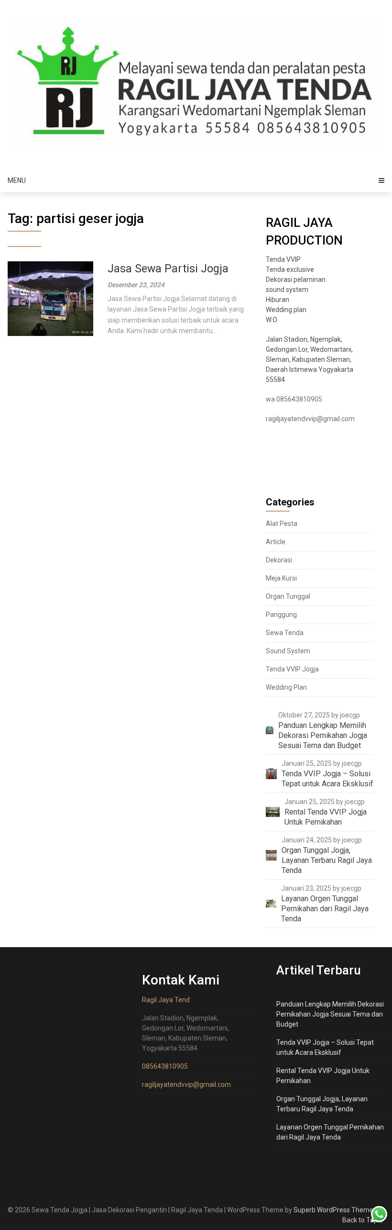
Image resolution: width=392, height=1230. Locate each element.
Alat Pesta (281, 523)
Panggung (281, 614)
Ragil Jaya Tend (166, 1000)
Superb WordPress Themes (335, 1210)
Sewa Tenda (285, 633)
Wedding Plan (286, 687)
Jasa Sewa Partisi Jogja (168, 268)
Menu (17, 180)
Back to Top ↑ (363, 1220)
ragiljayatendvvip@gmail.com (310, 419)
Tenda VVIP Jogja (292, 669)
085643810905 (165, 1066)
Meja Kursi (281, 578)
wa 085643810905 (294, 399)
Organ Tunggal (288, 596)
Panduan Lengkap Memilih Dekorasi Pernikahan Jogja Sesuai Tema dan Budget (330, 1014)
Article (275, 542)
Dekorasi (279, 560)
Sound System (288, 651)
